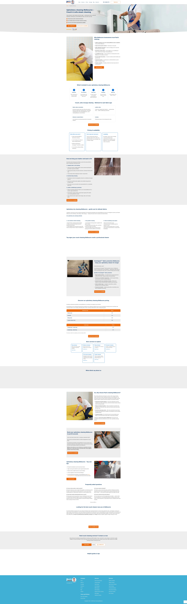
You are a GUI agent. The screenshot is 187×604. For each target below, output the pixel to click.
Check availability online (93, 526)
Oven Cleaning (97, 586)
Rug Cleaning (97, 584)
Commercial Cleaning (112, 587)
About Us (82, 582)
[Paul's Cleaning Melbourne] (70, 2)
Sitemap (82, 591)
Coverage (90, 2)
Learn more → (85, 360)
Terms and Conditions (84, 596)
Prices (87, 2)
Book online (86, 544)
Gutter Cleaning (111, 586)
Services (82, 2)
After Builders (97, 593)
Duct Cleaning (111, 593)
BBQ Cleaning (97, 587)
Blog (93, 2)
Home (79, 2)
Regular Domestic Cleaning (99, 591)
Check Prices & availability (72, 200)
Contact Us (97, 2)
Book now (116, 2)
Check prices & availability (82, 25)
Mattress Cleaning (112, 580)
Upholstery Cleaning (98, 595)
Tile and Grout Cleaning (112, 589)
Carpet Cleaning (97, 582)
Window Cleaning (111, 582)
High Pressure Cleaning (112, 584)
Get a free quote (99, 67)
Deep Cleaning (97, 589)
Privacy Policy (83, 598)
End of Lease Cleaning (98, 580)
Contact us (82, 586)
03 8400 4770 (107, 2)
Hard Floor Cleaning (112, 591)
